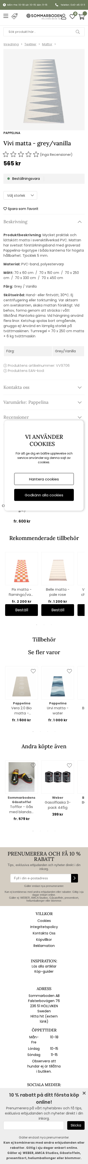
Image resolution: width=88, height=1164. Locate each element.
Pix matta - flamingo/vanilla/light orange (21, 592)
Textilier (30, 44)
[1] (44, 89)
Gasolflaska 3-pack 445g (58, 805)
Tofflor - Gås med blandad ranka (21, 809)
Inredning (11, 44)
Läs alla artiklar (44, 966)
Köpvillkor (44, 939)
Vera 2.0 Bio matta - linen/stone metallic (21, 711)
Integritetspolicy (44, 926)
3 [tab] (51, 624)
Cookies (44, 920)
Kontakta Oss (44, 933)
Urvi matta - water (57, 711)
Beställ (21, 610)
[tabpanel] (21, 584)
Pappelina (11, 133)
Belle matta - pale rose (57, 592)
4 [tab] (55, 731)
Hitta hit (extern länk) (44, 1019)
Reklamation (44, 945)
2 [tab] (44, 624)
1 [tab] (36, 624)
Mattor (47, 44)
